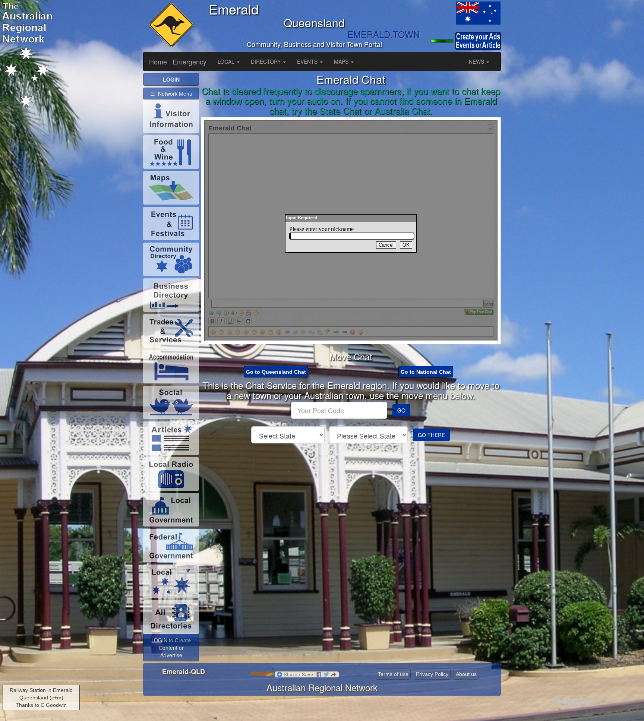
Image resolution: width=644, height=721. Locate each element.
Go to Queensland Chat (276, 372)
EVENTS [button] (308, 61)
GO (401, 410)
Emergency (189, 61)
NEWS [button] (477, 61)
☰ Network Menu (171, 93)
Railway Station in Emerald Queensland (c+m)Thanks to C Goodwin (41, 697)
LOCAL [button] (227, 61)
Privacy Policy (432, 674)
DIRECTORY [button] (266, 61)
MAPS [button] (342, 61)
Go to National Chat (426, 372)
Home (158, 61)
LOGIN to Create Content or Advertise (171, 647)
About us (466, 674)
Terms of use (393, 674)
